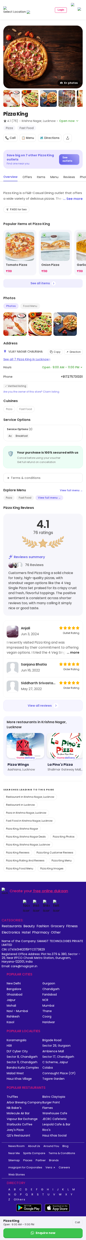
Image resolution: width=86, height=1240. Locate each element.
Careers (64, 1167)
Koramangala (16, 1040)
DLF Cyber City (17, 1051)
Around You (51, 1146)
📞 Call (10, 138)
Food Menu (30, 306)
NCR (45, 1000)
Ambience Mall (53, 1051)
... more (73, 652)
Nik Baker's (14, 1108)
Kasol (10, 1022)
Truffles (12, 1097)
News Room (16, 1146)
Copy (57, 352)
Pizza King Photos (64, 836)
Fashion (43, 926)
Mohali (11, 1006)
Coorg (46, 1017)
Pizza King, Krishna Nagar (22, 828)
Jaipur (11, 1000)
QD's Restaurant (18, 1136)
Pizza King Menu (62, 860)
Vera (49, 1167)
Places (27, 1160)
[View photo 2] (11, 98)
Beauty (29, 926)
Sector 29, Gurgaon (56, 1046)
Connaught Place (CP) (59, 1073)
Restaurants (12, 926)
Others (19, 1199)
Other (56, 932)
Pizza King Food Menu (19, 868)
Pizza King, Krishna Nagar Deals (26, 836)
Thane (47, 1011)
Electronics (11, 932)
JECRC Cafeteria (54, 1119)
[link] (19, 252)
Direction (75, 352)
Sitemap (14, 1160)
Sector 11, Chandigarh (22, 1062)
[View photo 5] (66, 98)
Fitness (72, 926)
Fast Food (25, 409)
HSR (9, 1046)
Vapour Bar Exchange (22, 1119)
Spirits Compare (34, 1153)
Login (61, 9)
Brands (54, 1160)
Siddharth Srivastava (39, 683)
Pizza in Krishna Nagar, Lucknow (26, 813)
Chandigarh (50, 989)
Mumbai (48, 1006)
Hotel (26, 932)
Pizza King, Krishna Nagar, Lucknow (28, 844)
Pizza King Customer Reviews (55, 852)
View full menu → (71, 490)
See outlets (67, 159)
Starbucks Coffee (19, 1124)
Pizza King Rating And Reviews (25, 860)
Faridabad (49, 995)
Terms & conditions (25, 478)
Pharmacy (40, 932)
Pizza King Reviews (17, 852)
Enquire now (45, 1233)
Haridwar (48, 1022)
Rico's (46, 1130)
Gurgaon (48, 983)
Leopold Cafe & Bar (56, 1124)
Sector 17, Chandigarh (58, 1057)
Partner (41, 1160)
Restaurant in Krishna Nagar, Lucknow (30, 797)
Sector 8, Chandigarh (22, 1057)
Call (77, 1222)
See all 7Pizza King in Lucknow (26, 359)
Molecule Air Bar (18, 1113)
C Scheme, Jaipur (55, 1062)
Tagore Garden (53, 1079)
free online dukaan (50, 890)
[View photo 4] (48, 98)
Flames (47, 1108)
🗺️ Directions (49, 138)
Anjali (25, 628)
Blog (65, 1146)
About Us (34, 1146)
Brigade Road (51, 1040)
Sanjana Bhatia (34, 664)
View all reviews (40, 705)
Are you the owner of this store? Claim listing (31, 391)
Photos (11, 306)
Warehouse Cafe (54, 1113)
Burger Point (51, 1102)
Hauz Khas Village (19, 1079)
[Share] (67, 138)
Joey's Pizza (15, 1130)
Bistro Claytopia (53, 1097)
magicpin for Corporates (25, 1167)
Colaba (47, 1068)
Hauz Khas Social (54, 1136)
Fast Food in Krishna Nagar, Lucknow (29, 820)
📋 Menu (28, 138)
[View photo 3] (30, 98)
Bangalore (14, 989)
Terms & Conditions (62, 1153)
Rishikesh (13, 1017)
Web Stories (16, 1175)
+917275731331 (72, 377)
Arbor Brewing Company (24, 1102)
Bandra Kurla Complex (23, 1068)
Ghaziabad (14, 995)
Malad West (15, 1073)
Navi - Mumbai (17, 1011)
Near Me (14, 1153)
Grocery (57, 926)
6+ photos (71, 83)
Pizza (9, 409)
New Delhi (14, 983)
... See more (73, 198)
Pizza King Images (51, 868)
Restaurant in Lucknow (20, 805)
